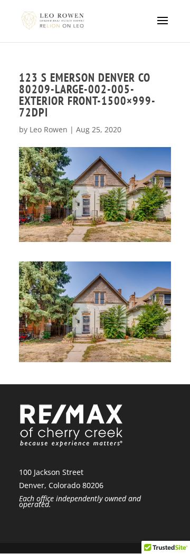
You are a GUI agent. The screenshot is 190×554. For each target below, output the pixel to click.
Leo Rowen (49, 129)
